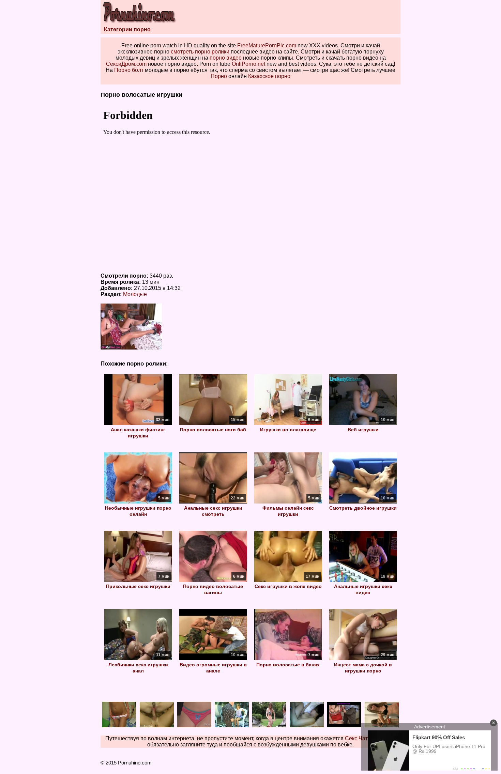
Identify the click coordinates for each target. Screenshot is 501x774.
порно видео (226, 58)
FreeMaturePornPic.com (266, 45)
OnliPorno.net (248, 64)
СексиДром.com (126, 64)
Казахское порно (269, 76)
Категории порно (127, 29)
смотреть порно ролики (200, 52)
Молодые (135, 294)
